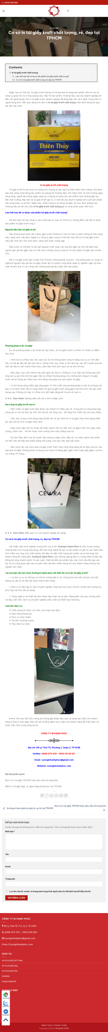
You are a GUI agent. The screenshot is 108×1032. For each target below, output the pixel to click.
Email (7, 866)
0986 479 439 (12, 932)
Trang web (10, 879)
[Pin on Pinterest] (61, 795)
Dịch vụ (54, 28)
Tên (7, 854)
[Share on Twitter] (51, 795)
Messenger (5, 1015)
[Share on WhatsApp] (42, 795)
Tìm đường (5, 998)
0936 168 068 (29, 932)
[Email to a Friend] (56, 795)
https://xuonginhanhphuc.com (17, 944)
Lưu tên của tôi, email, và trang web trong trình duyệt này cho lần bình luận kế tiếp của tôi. (50, 891)
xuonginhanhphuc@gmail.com (20, 938)
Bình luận (10, 831)
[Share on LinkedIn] (66, 795)
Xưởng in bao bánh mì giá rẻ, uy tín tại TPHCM (29, 808)
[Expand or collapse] (94, 67)
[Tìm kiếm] (68, 10)
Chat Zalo (6, 1006)
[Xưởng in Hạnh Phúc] (54, 11)
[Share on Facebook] (47, 795)
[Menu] (3, 11)
